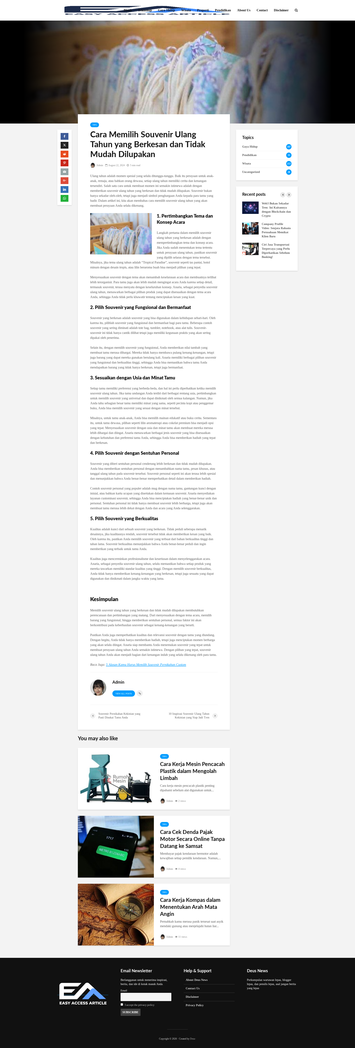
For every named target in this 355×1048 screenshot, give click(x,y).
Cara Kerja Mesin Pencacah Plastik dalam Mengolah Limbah (192, 771)
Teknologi (145, 10)
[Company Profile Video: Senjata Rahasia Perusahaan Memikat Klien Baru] (250, 228)
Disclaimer (281, 10)
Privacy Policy (195, 1005)
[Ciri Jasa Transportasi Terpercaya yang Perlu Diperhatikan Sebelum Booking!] (250, 248)
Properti (203, 10)
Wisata (186, 10)
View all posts (123, 693)
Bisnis (128, 10)
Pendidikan (223, 10)
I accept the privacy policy (139, 1005)
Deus (192, 1038)
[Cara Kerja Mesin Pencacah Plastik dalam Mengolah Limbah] (116, 778)
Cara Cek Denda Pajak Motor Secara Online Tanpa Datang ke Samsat (192, 839)
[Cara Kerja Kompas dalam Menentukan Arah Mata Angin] (116, 914)
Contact (262, 10)
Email (124, 990)
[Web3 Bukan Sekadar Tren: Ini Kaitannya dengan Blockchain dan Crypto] (250, 207)
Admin (99, 165)
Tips (94, 125)
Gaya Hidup (166, 10)
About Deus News (196, 980)
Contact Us (192, 988)
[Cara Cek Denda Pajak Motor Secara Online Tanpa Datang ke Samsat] (116, 846)
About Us (243, 10)
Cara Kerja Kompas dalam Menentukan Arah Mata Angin (190, 907)
